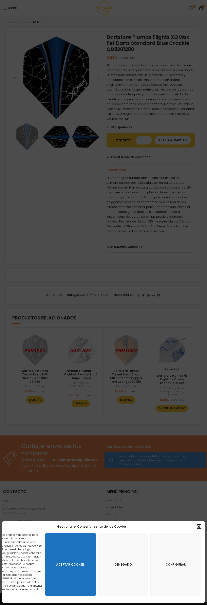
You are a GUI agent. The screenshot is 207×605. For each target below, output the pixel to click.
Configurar (176, 564)
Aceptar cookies (70, 564)
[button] (199, 527)
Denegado (123, 564)
